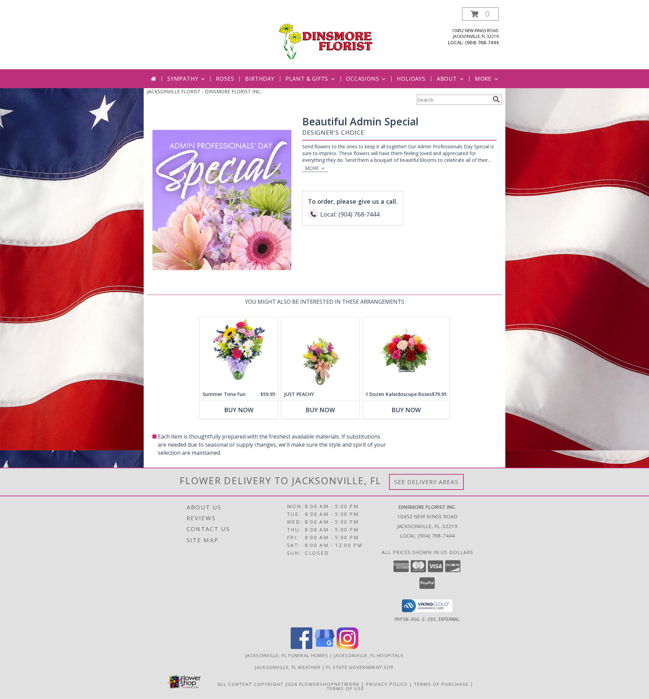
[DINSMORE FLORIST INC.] (324, 38)
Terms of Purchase (441, 684)
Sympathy (182, 78)
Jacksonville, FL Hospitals (369, 655)
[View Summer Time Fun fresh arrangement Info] (239, 352)
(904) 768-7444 (482, 42)
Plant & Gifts (307, 78)
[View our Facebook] (301, 647)
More (483, 78)
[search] (496, 99)
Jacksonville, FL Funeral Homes (286, 655)
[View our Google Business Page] (324, 647)
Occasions (362, 78)
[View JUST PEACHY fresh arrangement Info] (320, 352)
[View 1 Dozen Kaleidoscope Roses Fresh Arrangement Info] (406, 352)
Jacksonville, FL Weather (287, 667)
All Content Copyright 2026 (257, 684)
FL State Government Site (360, 667)
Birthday (259, 78)
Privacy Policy (387, 684)
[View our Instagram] (347, 647)
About (447, 78)
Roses (225, 78)
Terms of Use (345, 688)
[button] (480, 14)
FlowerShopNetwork (329, 684)
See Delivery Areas (426, 482)
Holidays (411, 78)
